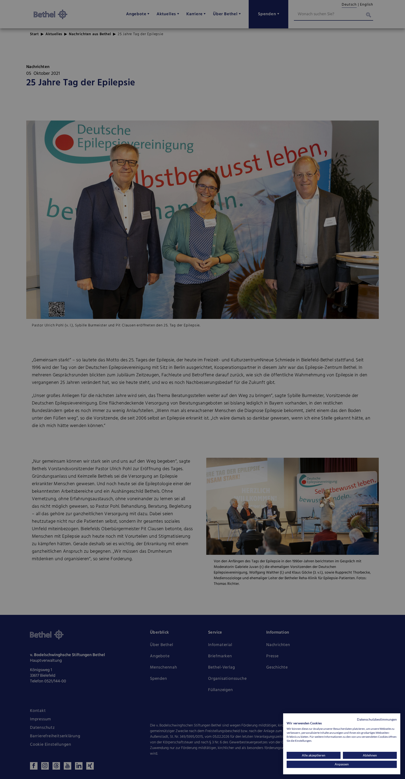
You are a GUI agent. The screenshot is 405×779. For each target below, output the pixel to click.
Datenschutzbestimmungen (377, 719)
